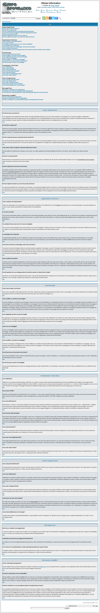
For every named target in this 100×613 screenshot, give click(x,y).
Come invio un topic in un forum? (11, 54)
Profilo (43, 12)
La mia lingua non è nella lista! (10, 45)
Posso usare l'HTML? (8, 68)
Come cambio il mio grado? (10, 48)
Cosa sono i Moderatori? (9, 81)
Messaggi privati (52, 12)
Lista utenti (50, 10)
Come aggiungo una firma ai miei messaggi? (14, 57)
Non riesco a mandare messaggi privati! (13, 89)
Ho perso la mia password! (9, 34)
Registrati (63, 10)
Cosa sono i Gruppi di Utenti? (10, 82)
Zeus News (55, 5)
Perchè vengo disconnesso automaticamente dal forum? (18, 31)
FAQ (38, 10)
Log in (59, 12)
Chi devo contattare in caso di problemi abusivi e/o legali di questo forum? (22, 99)
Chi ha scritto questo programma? (11, 97)
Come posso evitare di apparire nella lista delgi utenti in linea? (19, 32)
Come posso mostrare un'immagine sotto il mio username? (18, 47)
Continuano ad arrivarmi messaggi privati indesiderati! (17, 91)
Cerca (43, 10)
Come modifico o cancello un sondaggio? (13, 59)
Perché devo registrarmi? (9, 30)
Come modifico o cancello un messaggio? (14, 55)
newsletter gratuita (46, 7)
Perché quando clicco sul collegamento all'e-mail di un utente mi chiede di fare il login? (26, 49)
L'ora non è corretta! (8, 42)
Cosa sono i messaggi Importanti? (11, 73)
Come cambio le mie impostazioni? (12, 41)
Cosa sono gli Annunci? (9, 72)
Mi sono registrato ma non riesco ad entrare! (14, 35)
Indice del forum (6, 21)
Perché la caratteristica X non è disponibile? (14, 98)
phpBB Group (42, 566)
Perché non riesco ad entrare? (10, 28)
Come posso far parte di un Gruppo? (12, 83)
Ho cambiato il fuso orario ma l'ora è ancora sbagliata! (17, 44)
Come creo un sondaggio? (9, 58)
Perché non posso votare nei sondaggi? (13, 62)
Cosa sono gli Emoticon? (9, 69)
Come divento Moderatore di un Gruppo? (13, 85)
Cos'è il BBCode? (7, 67)
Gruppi (57, 10)
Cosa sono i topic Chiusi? (9, 75)
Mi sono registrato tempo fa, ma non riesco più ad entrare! (18, 37)
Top (3, 122)
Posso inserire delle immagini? (11, 71)
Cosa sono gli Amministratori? (10, 79)
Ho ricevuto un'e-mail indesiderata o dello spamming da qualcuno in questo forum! (25, 92)
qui (80, 386)
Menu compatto (60, 7)
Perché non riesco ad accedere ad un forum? (14, 61)
